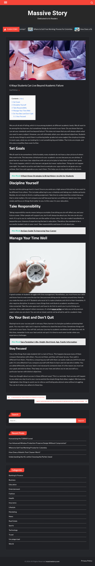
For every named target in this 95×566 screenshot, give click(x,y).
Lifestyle (12, 507)
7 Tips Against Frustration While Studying (28, 397)
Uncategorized (14, 539)
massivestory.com (52, 561)
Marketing (13, 512)
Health (11, 498)
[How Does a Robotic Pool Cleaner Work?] (69, 29)
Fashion (12, 494)
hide (21, 98)
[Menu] (5, 2)
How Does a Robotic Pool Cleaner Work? (24, 452)
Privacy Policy (86, 561)
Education (13, 484)
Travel (11, 535)
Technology (13, 530)
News (11, 516)
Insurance (12, 503)
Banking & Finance (16, 475)
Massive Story (47, 13)
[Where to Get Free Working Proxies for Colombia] (23, 29)
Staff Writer (13, 90)
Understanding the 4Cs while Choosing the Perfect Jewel (30, 457)
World (11, 544)
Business (12, 480)
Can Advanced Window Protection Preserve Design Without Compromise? (37, 443)
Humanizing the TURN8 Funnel (21, 438)
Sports (11, 525)
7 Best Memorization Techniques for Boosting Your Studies (60, 401)
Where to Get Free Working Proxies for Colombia (45, 29)
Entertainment (14, 489)
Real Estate (13, 521)
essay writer (56, 309)
